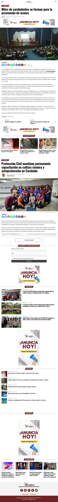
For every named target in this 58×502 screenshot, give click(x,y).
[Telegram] (14, 65)
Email (12, 253)
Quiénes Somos (25, 494)
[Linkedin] (16, 65)
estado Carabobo (51, 71)
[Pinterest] (19, 65)
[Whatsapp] (11, 65)
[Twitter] (5, 65)
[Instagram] (8, 65)
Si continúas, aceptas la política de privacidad (23, 258)
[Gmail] (25, 65)
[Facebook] (3, 65)
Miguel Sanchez (11, 175)
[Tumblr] (22, 65)
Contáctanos (33, 494)
